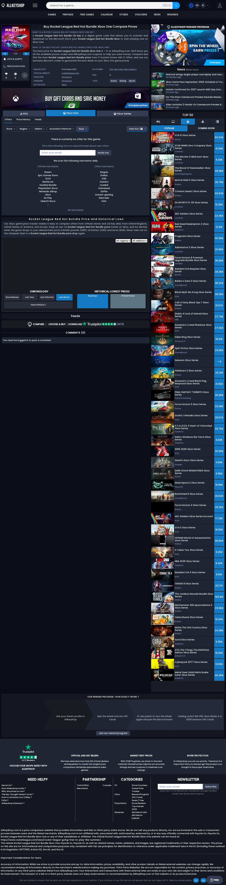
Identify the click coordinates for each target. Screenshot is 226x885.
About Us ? (7, 785)
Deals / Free (138, 800)
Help (216, 879)
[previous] (5, 53)
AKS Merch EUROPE (137, 817)
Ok (196, 880)
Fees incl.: (134, 128)
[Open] (35, 5)
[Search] (176, 5)
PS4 (111, 69)
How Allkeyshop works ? (14, 788)
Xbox (64, 84)
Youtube (107, 785)
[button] (219, 5)
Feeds (38, 119)
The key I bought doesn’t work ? (18, 794)
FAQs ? (5, 800)
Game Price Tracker (137, 790)
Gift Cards (137, 797)
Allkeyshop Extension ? (13, 803)
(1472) (120, 324)
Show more (192, 69)
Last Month (64, 297)
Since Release (12, 297)
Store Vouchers (139, 785)
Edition (38, 128)
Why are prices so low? (13, 791)
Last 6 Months (47, 297)
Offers (8, 119)
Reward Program (140, 794)
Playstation (120, 803)
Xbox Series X (130, 69)
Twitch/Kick (83, 785)
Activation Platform (60, 128)
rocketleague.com (70, 73)
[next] (26, 53)
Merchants (82, 788)
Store (9, 128)
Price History (23, 119)
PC (116, 785)
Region (23, 128)
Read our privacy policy (180, 880)
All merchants (75, 210)
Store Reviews (139, 803)
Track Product (38, 305)
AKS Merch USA (139, 812)
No (203, 880)
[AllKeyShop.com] (13, 5)
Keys (81, 128)
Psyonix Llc (67, 77)
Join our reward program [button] (113, 733)
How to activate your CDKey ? (17, 797)
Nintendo (119, 812)
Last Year (29, 297)
